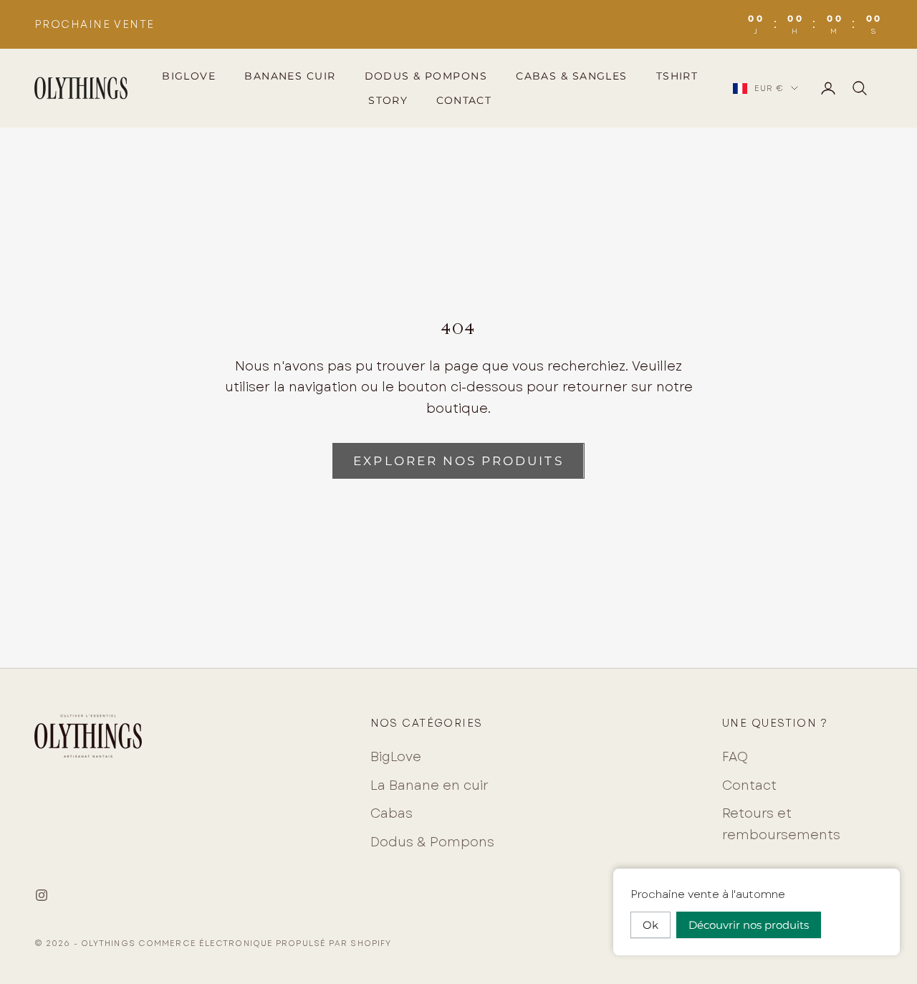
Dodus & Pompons (426, 76)
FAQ (735, 756)
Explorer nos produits (458, 461)
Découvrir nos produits (748, 925)
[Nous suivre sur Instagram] (41, 895)
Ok (650, 925)
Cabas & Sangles (572, 76)
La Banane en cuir (429, 785)
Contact (463, 100)
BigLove (189, 76)
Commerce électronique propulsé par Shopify (264, 943)
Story (388, 100)
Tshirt (677, 76)
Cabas (391, 813)
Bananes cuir (289, 76)
